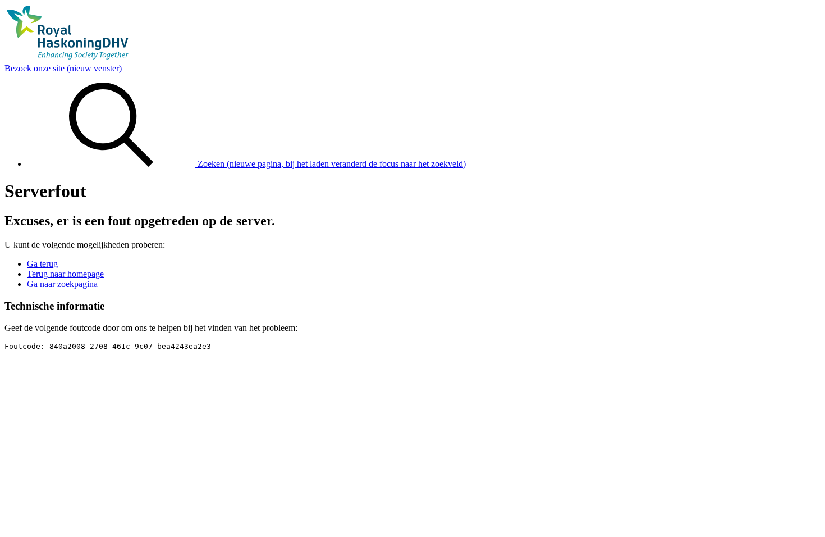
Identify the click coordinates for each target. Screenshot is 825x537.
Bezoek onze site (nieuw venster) (63, 68)
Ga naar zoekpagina (62, 284)
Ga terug (42, 263)
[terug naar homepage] (67, 58)
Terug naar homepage (65, 274)
